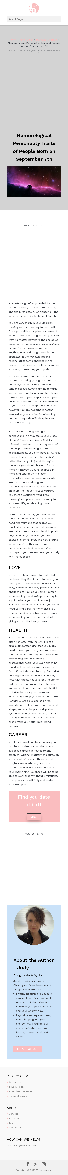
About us (14, 1118)
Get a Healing (25, 1049)
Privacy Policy (16, 1086)
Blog (11, 1123)
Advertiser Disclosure (20, 1091)
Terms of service (18, 1096)
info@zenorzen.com (25, 1145)
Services (13, 1113)
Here (32, 816)
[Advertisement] (34, 88)
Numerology (25, 39)
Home (12, 39)
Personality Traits (47, 39)
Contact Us (15, 1082)
